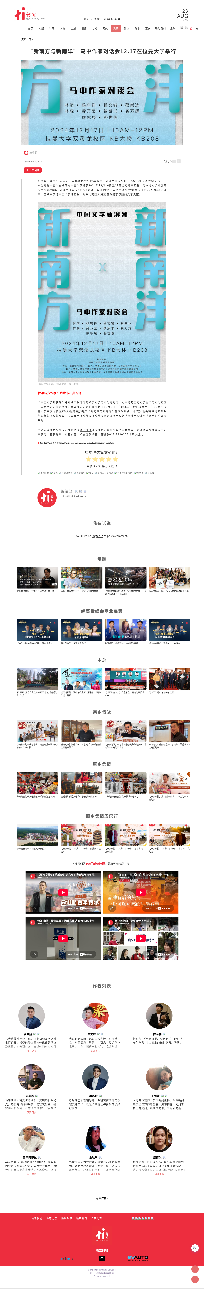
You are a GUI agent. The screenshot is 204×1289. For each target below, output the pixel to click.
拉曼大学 (81, 472)
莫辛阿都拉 (30, 1157)
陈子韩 (157, 1034)
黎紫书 (140, 472)
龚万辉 (151, 472)
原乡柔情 (102, 764)
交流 (55, 472)
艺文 (31, 39)
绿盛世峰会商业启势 (102, 611)
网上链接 (86, 430)
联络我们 (160, 28)
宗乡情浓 (102, 712)
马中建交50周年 (125, 472)
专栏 (94, 28)
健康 (126, 28)
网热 (105, 28)
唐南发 (157, 1157)
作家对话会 (67, 472)
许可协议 (51, 1218)
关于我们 (37, 1218)
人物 (62, 28)
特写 (52, 28)
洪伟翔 (28, 1034)
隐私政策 (66, 1218)
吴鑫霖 (30, 1096)
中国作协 (44, 472)
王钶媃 (155, 1096)
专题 (41, 28)
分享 (137, 28)
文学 (91, 472)
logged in (97, 536)
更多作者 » (102, 1198)
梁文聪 (92, 1034)
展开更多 (31, 1050)
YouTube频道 (95, 863)
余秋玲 (93, 1157)
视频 (84, 28)
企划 (73, 28)
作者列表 (96, 1218)
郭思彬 (93, 1096)
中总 (102, 660)
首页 (30, 28)
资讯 (116, 28)
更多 (148, 28)
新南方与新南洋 (105, 472)
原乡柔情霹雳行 (102, 816)
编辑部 (33, 152)
